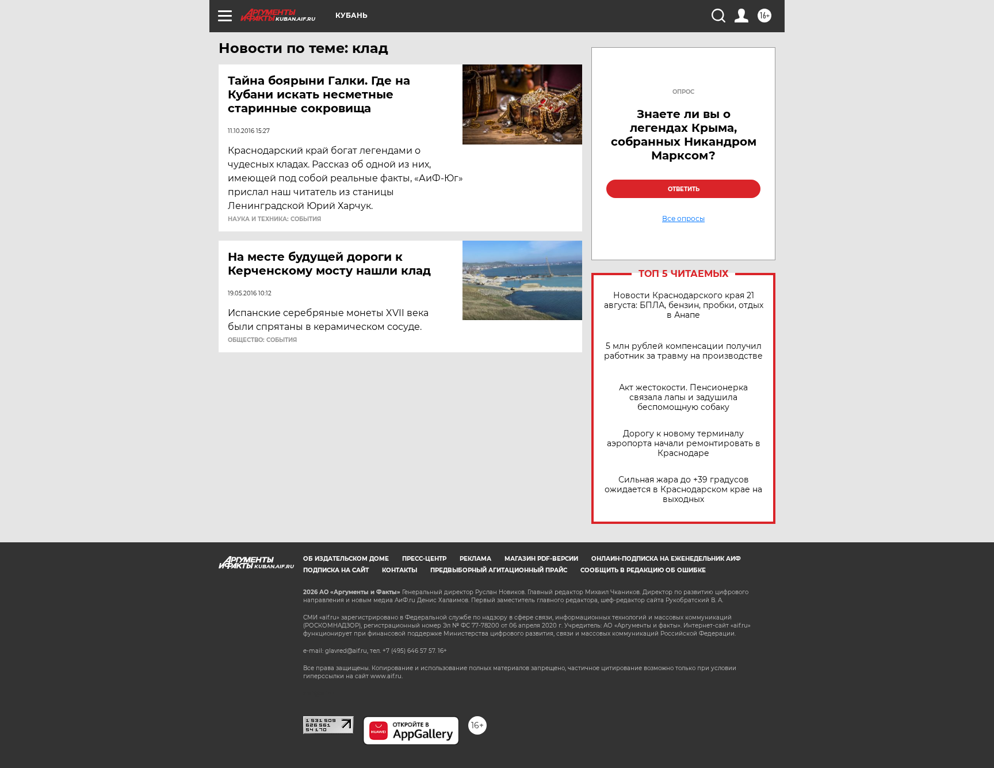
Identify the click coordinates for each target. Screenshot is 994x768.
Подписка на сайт (336, 570)
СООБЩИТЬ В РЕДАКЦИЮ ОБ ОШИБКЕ (643, 570)
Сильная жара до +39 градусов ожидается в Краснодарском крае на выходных (683, 489)
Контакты (399, 570)
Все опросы (683, 218)
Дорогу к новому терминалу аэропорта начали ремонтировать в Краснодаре (683, 443)
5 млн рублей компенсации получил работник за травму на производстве (683, 351)
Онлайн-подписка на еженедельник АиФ (666, 558)
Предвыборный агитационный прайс (498, 570)
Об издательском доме (346, 558)
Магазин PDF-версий (541, 558)
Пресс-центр (424, 558)
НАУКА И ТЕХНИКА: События (274, 219)
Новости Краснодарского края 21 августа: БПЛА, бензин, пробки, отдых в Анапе (683, 305)
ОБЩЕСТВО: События (262, 340)
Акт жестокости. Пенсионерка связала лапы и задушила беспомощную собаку (683, 397)
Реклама (475, 558)
